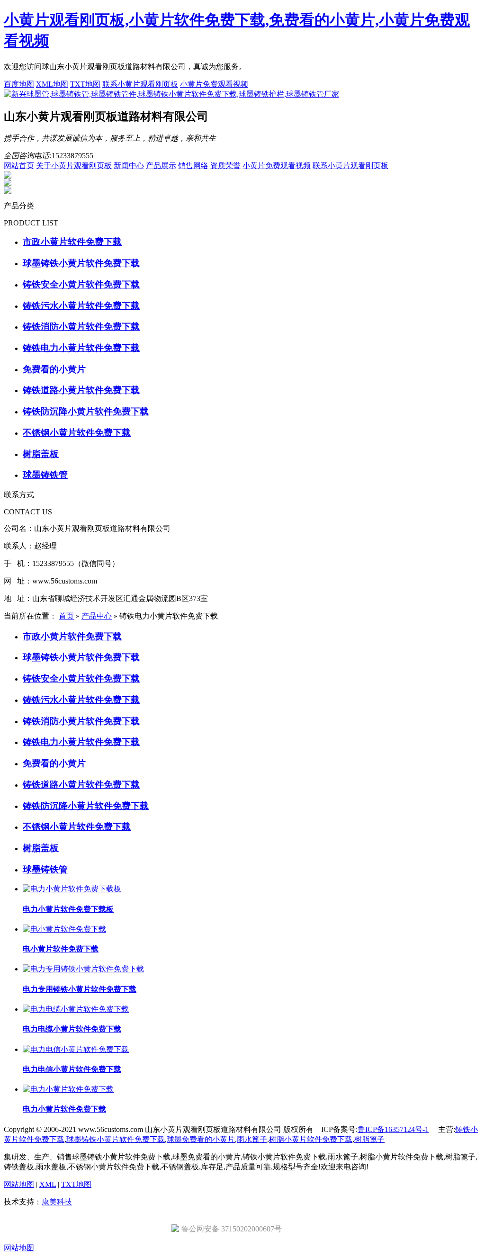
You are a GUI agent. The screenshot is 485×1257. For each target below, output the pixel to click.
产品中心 (96, 616)
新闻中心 (129, 166)
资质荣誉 (225, 166)
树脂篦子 (369, 1139)
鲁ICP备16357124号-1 (393, 1129)
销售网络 (193, 166)
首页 (66, 616)
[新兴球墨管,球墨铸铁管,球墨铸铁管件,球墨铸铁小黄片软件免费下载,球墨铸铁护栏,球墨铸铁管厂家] (171, 94)
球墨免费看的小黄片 (201, 1139)
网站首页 (19, 166)
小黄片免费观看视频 (214, 84)
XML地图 (52, 84)
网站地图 (19, 1184)
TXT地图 (85, 84)
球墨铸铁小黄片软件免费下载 (115, 1139)
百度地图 (19, 84)
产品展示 (161, 166)
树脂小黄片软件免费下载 (310, 1139)
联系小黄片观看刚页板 (140, 84)
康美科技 (57, 1202)
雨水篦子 (252, 1139)
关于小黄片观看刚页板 (74, 166)
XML (47, 1184)
